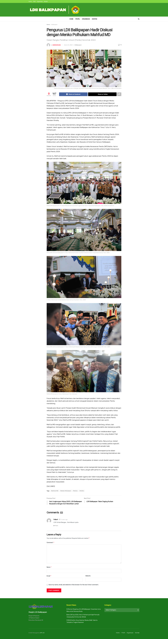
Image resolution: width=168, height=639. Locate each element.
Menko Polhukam (65, 490)
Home (30, 1)
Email (49, 576)
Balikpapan (54, 24)
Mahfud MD (54, 490)
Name (49, 567)
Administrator (57, 45)
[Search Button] (138, 19)
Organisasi (40, 1)
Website (88, 576)
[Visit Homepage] (55, 9)
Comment (50, 542)
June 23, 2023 (68, 45)
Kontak (46, 1)
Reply (56, 525)
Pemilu (75, 490)
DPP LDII (42, 632)
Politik (82, 490)
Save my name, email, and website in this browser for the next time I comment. (74, 585)
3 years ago (64, 519)
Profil (34, 1)
